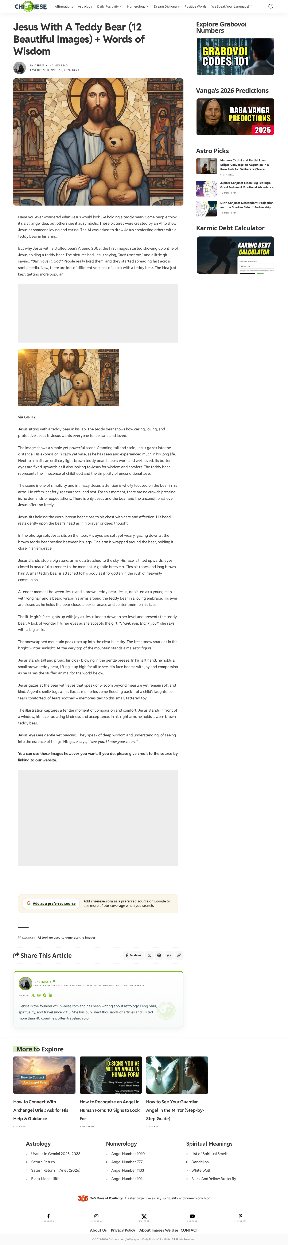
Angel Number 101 (126, 1178)
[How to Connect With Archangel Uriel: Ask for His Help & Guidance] (44, 1075)
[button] (271, 6)
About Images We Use (158, 1230)
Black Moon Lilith (45, 1178)
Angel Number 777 (127, 1161)
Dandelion (200, 1161)
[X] (33, 995)
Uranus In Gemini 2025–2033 (55, 1153)
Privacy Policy (123, 1230)
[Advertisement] (98, 313)
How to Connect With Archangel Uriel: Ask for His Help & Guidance (40, 1110)
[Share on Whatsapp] (169, 955)
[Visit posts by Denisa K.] (19, 68)
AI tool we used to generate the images (67, 937)
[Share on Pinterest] (159, 955)
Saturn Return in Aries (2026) (55, 1170)
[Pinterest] (45, 995)
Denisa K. (41, 65)
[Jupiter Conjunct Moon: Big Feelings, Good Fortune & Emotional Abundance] (206, 189)
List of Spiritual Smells (209, 1153)
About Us (98, 1230)
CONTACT (189, 1230)
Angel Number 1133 (127, 1170)
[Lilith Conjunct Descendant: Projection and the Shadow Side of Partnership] (206, 208)
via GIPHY (27, 417)
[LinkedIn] (50, 995)
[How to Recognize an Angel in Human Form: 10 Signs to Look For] (111, 1075)
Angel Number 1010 (128, 1153)
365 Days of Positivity (106, 1198)
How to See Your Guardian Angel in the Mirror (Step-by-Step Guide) (175, 1110)
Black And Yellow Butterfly (213, 1178)
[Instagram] (39, 995)
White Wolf (200, 1170)
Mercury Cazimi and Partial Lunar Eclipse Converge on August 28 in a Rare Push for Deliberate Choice (244, 164)
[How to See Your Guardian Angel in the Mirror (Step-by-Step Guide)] (177, 1075)
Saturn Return (43, 1161)
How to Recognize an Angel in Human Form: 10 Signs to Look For (110, 1110)
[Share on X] (149, 955)
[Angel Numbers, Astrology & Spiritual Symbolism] (30, 6)
